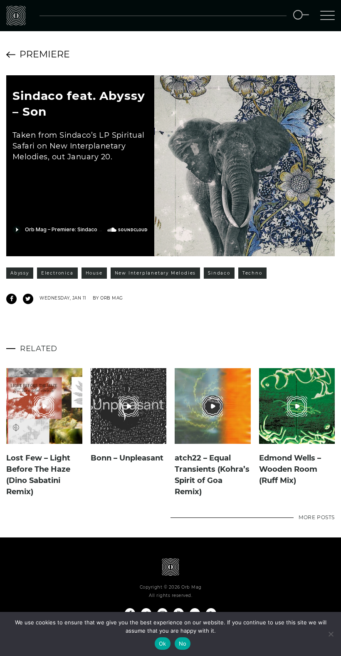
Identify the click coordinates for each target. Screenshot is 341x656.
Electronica (57, 273)
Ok (162, 643)
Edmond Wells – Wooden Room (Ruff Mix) (290, 469)
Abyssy (19, 273)
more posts (317, 517)
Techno (252, 273)
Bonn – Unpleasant (127, 458)
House (94, 273)
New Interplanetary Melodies (155, 273)
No (183, 643)
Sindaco (219, 273)
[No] (330, 634)
